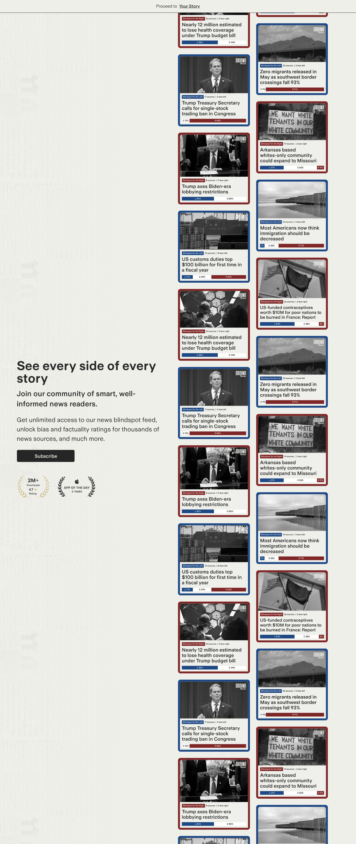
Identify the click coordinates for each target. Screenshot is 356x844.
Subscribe (46, 456)
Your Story (189, 6)
